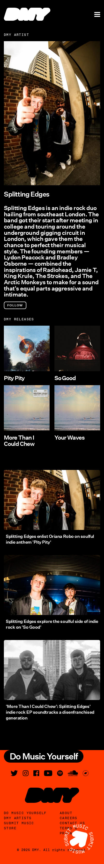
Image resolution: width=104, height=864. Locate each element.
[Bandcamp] (86, 773)
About (66, 813)
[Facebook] (36, 773)
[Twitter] (14, 773)
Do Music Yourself (25, 813)
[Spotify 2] (60, 773)
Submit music (19, 823)
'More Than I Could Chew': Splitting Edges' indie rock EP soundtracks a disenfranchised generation (50, 712)
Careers (68, 818)
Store (10, 828)
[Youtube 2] (48, 773)
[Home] (27, 14)
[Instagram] (26, 773)
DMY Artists (17, 818)
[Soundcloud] (73, 773)
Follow (15, 305)
